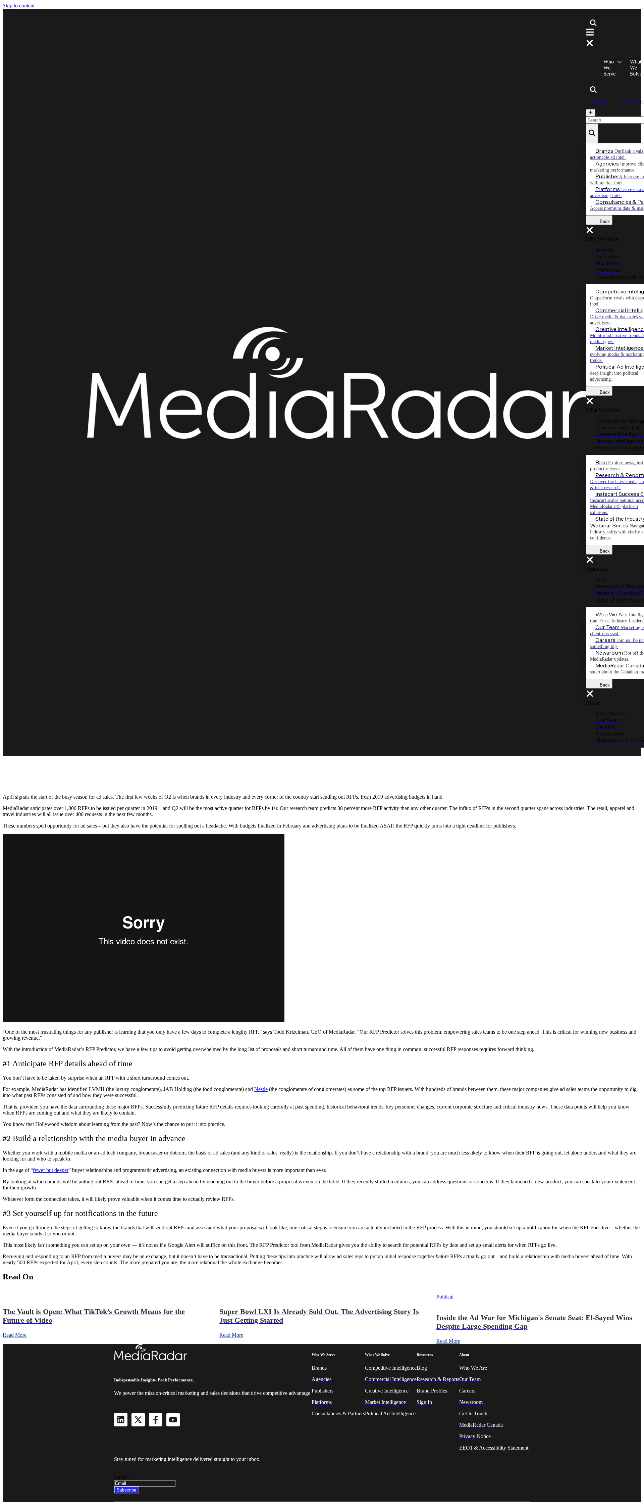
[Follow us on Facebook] (155, 1419)
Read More (14, 1335)
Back (603, 221)
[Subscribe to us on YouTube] (173, 1419)
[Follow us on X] (138, 1419)
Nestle (261, 1089)
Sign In (600, 101)
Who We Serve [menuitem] (609, 68)
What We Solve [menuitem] (636, 68)
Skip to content (19, 5)
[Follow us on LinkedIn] (120, 1419)
